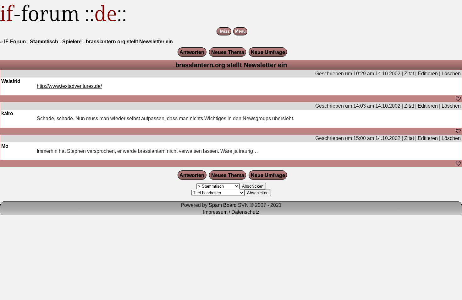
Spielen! (72, 41)
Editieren (428, 73)
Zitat (409, 73)
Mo (4, 146)
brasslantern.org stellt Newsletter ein (129, 41)
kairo (7, 113)
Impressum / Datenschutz (231, 212)
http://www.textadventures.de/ (69, 86)
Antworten (191, 52)
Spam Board (223, 205)
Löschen (451, 73)
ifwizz (224, 31)
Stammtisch (44, 41)
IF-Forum (15, 41)
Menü (240, 31)
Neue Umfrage (268, 52)
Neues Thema (227, 52)
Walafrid (10, 81)
